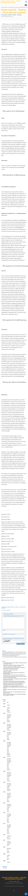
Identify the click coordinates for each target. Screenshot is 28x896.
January (8, 721)
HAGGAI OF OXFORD (7, 671)
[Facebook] (14, 890)
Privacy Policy (21, 886)
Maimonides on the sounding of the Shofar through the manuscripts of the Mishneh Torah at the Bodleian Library (14, 682)
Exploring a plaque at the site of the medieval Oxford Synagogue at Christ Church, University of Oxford (13, 684)
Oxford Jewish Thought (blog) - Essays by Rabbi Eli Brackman (14, 7)
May (8, 709)
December (9, 714)
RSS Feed (5, 867)
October (8, 707)
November (9, 725)
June (8, 735)
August (8, 705)
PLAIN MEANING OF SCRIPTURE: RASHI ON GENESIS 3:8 (14, 675)
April (8, 728)
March (8, 710)
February (8, 712)
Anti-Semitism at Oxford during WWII (10, 669)
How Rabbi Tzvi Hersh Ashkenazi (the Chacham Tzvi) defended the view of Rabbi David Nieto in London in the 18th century (15, 687)
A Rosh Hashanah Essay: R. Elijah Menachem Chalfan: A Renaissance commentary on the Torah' (14, 668)
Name (4, 630)
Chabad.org (11, 886)
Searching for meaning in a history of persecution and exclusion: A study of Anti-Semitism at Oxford (13, 666)
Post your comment (8, 613)
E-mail (9, 634)
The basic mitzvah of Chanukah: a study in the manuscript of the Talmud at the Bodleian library (15, 677)
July (8, 702)
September (9, 716)
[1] (6, 27)
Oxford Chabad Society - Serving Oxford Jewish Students (11, 1)
